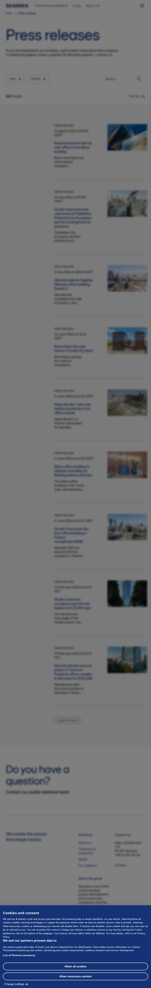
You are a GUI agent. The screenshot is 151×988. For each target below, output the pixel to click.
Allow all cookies (75, 966)
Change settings (14, 984)
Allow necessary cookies (75, 976)
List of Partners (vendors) (19, 955)
